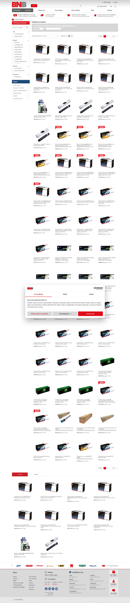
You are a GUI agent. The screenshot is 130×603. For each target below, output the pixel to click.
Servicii (15, 96)
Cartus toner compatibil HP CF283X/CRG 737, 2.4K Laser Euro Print (63, 88)
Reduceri (31, 589)
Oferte (36, 474)
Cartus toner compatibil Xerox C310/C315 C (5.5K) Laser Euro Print (106, 202)
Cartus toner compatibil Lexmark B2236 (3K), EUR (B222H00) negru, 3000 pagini (42, 429)
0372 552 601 (107, 2)
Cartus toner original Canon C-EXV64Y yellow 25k (63, 116)
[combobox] (39, 29)
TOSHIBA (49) (18, 59)
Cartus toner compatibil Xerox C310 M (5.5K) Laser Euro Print (85, 201)
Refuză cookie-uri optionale (39, 313)
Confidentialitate (17, 585)
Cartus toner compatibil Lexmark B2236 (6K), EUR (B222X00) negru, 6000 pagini (106, 401)
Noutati (20, 474)
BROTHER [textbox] (37, 28)
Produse (23, 10)
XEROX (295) (18, 49)
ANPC (14, 580)
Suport (15, 576)
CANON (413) (18, 56)
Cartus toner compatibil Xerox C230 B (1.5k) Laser (85, 372)
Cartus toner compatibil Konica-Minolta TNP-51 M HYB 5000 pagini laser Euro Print (85, 174)
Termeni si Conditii (18, 88)
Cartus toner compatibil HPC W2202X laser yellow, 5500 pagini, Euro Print (85, 230)
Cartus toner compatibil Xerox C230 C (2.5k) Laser (63, 343)
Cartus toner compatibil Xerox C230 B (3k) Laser (85, 343)
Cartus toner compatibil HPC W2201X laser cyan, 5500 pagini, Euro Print (106, 230)
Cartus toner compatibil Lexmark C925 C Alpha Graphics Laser (61, 401)
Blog (92, 10)
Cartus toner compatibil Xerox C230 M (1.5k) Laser (42, 372)
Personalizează (64, 313)
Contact (109, 10)
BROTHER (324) (19, 47)
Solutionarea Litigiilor (19, 587)
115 (113, 36)
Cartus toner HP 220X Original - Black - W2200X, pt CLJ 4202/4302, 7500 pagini (107, 287)
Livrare (31, 583)
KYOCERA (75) (18, 54)
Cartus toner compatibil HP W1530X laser (62, 457)
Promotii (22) (18, 76)
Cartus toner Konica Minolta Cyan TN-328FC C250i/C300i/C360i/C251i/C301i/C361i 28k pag (66, 429)
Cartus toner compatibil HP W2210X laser (105, 457)
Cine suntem (16, 85)
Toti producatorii (113, 565)
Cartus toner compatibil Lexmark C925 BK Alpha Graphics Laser (83, 401)
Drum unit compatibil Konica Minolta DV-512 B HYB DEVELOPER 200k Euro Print (42, 174)
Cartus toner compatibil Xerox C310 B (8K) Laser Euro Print (42, 230)
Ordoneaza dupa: (37, 36)
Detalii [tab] (65, 294)
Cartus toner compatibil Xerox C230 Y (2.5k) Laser (106, 315)
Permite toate (90, 313)
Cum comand (33, 578)
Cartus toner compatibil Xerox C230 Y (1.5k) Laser (106, 343)
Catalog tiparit (17, 93)
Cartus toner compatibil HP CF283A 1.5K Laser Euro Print (85, 88)
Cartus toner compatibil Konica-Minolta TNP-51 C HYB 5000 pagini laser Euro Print (107, 174)
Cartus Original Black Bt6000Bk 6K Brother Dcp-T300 (42, 116)
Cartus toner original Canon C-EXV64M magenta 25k (85, 116)
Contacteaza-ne (17, 98)
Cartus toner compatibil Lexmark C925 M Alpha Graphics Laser (40, 401)
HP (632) (17, 42)
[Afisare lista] (72, 36)
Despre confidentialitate (20, 90)
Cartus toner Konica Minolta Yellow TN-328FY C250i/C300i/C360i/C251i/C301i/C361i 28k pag (109, 429)
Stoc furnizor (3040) (19, 70)
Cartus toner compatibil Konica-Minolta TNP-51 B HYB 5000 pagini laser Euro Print (42, 202)
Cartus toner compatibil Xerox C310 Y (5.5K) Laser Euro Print (64, 201)
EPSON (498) (18, 52)
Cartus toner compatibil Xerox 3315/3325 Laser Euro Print (42, 59)
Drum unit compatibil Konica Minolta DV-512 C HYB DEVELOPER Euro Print (106, 145)
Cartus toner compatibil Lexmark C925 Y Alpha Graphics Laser (104, 372)
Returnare (32, 585)
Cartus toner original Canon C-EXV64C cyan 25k (106, 116)
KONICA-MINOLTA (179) (21, 61)
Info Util (31, 587)
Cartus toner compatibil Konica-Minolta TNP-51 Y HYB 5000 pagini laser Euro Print (64, 174)
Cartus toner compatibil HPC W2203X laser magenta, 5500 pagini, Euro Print (63, 230)
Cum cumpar (58, 10)
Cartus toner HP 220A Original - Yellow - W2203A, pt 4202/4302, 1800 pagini (85, 259)
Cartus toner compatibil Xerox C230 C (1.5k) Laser (63, 372)
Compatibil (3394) (19, 34)
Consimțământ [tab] (38, 294)
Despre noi (41, 10)
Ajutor (115, 2)
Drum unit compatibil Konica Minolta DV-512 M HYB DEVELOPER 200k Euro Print (85, 145)
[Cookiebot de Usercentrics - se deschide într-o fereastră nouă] (95, 288)
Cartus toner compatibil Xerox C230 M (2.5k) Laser (42, 343)
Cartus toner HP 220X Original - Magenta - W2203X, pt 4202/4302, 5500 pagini (64, 259)
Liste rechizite (75, 10)
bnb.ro (20, 599)
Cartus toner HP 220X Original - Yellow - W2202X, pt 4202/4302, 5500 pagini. (107, 259)
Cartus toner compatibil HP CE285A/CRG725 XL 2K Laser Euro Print (85, 60)
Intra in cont (103, 6)
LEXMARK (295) (19, 45)
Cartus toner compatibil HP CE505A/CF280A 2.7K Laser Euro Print (42, 88)
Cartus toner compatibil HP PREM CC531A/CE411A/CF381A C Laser (84, 457)
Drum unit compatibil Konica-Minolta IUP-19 (42, 457)
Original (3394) (18, 36)
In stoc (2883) (18, 68)
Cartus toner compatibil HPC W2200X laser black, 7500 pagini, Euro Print (42, 259)
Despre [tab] (91, 294)
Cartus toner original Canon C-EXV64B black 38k (42, 145)
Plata (30, 580)
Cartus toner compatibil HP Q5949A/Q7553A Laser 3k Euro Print (107, 60)
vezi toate (28, 10)
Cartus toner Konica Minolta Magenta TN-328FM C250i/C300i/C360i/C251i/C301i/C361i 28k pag (87, 429)
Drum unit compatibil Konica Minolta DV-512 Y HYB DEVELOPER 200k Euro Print (63, 145)
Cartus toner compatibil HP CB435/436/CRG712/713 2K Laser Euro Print (106, 88)
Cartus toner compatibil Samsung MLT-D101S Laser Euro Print (63, 60)
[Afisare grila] (69, 36)
